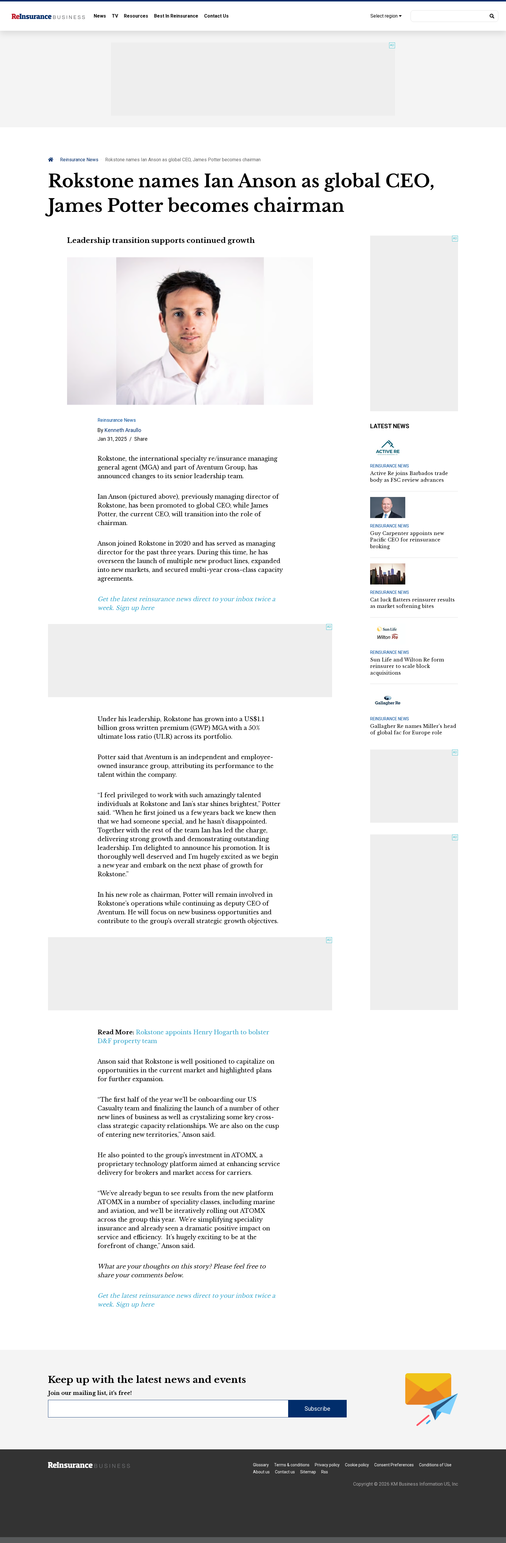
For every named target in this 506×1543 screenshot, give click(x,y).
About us (261, 1472)
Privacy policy (327, 1465)
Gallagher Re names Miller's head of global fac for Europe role (413, 729)
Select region (384, 16)
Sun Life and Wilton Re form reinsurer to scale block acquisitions (407, 666)
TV (115, 16)
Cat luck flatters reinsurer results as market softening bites (412, 603)
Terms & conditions (292, 1465)
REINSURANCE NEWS (389, 466)
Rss (324, 1472)
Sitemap (308, 1472)
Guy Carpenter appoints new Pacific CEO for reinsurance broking (407, 539)
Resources (136, 16)
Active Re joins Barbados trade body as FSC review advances (409, 476)
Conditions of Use (435, 1465)
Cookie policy (357, 1465)
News (100, 16)
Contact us (285, 1472)
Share (141, 439)
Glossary (261, 1465)
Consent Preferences (394, 1465)
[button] (454, 16)
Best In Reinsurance (176, 16)
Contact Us (216, 16)
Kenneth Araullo (123, 430)
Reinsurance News (79, 159)
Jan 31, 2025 (112, 439)
